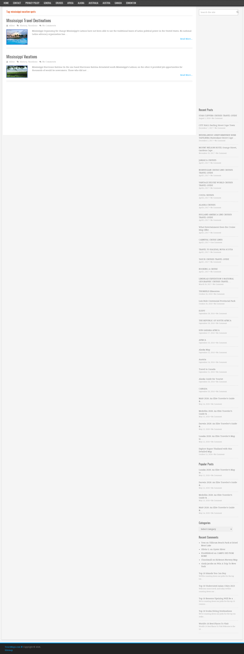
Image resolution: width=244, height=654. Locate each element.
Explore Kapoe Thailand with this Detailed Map (215, 450)
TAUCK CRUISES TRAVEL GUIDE (214, 259)
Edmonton (131, 3)
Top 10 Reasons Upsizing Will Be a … (217, 598)
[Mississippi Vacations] (17, 72)
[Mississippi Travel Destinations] (17, 37)
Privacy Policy (32, 3)
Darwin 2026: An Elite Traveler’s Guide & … (218, 425)
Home (6, 3)
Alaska (81, 3)
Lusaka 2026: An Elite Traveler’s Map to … (217, 437)
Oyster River (219, 549)
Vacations (32, 25)
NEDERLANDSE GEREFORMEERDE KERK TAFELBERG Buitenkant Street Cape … (217, 136)
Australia (93, 3)
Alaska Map (204, 350)
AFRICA (202, 340)
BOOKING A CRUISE (208, 269)
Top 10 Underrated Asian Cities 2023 (217, 586)
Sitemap (9, 650)
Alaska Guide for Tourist (211, 379)
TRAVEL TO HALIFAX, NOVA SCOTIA (216, 249)
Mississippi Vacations (21, 56)
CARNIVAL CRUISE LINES (211, 240)
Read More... (186, 39)
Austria (106, 3)
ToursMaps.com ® (14, 647)
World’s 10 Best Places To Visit (213, 624)
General (47, 3)
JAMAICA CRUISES (207, 160)
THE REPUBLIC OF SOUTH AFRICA (215, 320)
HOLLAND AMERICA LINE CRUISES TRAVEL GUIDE (215, 216)
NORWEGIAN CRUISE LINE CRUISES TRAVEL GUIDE (216, 171)
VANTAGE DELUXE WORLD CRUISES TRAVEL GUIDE (216, 183)
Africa (70, 3)
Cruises (59, 3)
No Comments (49, 25)
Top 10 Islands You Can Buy (212, 573)
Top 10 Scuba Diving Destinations (215, 611)
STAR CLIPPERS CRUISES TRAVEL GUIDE (218, 115)
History (23, 25)
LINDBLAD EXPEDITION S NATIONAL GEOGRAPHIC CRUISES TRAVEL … (216, 280)
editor (12, 25)
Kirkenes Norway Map (227, 560)
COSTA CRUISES (206, 195)
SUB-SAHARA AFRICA (209, 330)
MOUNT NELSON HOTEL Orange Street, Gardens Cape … (218, 149)
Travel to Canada (207, 369)
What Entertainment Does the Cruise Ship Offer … (217, 228)
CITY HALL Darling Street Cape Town (217, 125)
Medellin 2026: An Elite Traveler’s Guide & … (215, 412)
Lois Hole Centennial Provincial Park (217, 301)
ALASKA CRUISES (207, 205)
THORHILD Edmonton (209, 291)
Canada (118, 3)
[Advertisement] (91, 111)
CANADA (203, 389)
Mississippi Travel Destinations (28, 20)
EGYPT (202, 311)
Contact (17, 3)
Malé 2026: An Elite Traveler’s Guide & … (217, 399)
